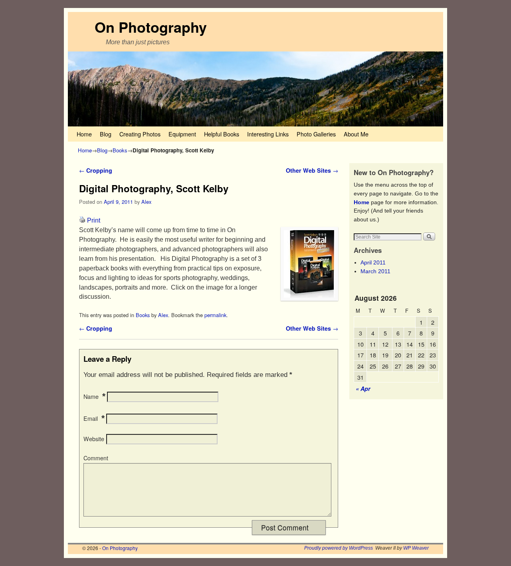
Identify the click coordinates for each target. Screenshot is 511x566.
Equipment (182, 134)
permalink (215, 315)
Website (93, 439)
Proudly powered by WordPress (338, 548)
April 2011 (373, 262)
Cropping (95, 170)
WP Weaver (416, 548)
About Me (356, 134)
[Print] (82, 220)
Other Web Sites (312, 170)
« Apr (363, 388)
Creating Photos (139, 134)
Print (93, 220)
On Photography (151, 26)
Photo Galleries (316, 134)
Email (90, 418)
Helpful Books (221, 134)
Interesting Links (268, 134)
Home (84, 134)
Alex (146, 201)
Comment (95, 458)
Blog (105, 134)
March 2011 (375, 271)
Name (91, 396)
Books (120, 150)
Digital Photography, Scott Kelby (153, 188)
